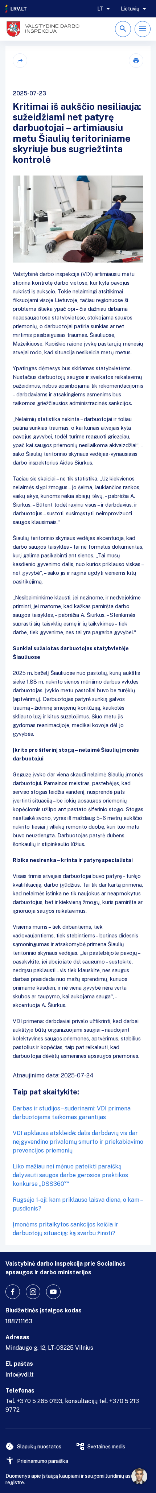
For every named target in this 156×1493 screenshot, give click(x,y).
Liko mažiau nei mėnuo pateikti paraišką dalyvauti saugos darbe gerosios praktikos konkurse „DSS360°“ (70, 1175)
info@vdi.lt (19, 1374)
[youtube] (53, 1291)
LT (100, 9)
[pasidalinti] (20, 60)
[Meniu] (143, 29)
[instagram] (33, 1291)
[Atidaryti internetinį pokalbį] (139, 1476)
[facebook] (12, 1291)
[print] (136, 60)
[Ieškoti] (123, 29)
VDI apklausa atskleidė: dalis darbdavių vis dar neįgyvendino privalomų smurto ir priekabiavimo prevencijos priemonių (78, 1142)
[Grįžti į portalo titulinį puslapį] (16, 8)
